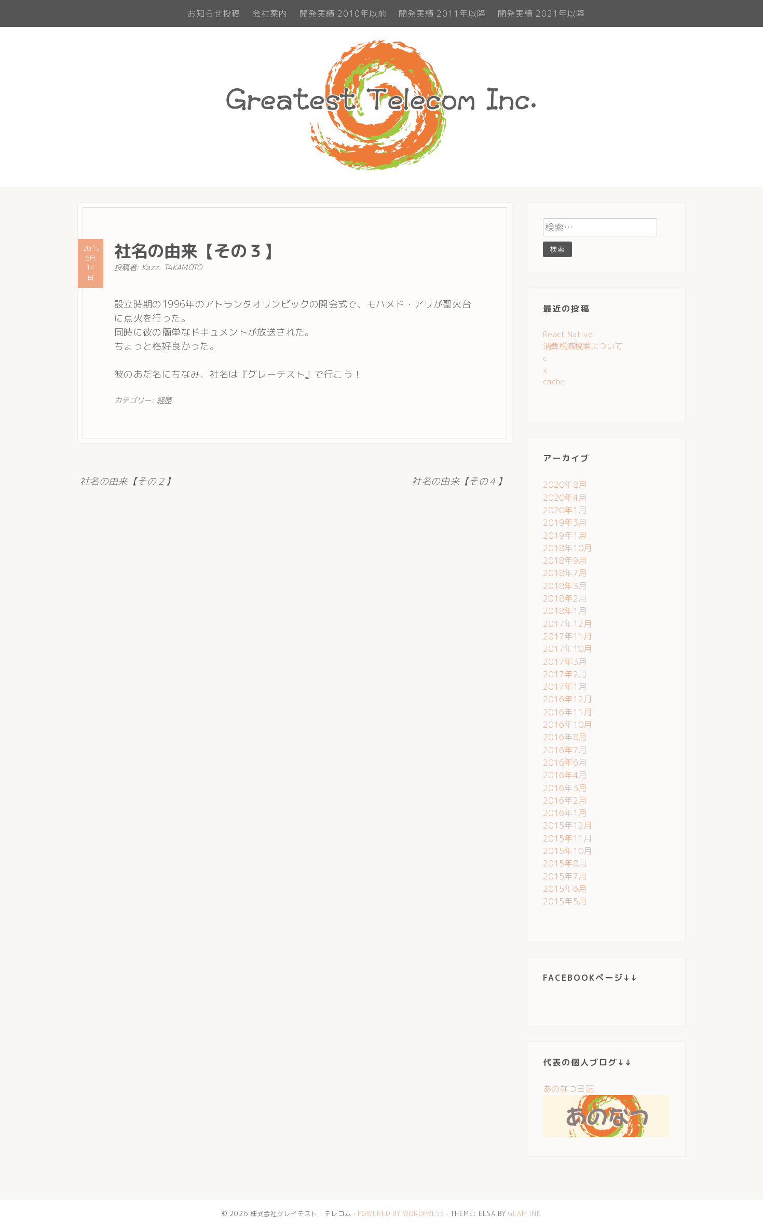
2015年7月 (565, 876)
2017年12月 (567, 624)
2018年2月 (565, 598)
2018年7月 (565, 573)
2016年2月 (565, 800)
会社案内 (270, 13)
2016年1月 (565, 813)
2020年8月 (565, 484)
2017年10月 (567, 649)
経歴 (164, 400)
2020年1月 (565, 510)
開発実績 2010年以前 (343, 13)
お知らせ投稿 (213, 13)
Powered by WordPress (401, 1213)
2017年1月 (565, 686)
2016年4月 (565, 775)
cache (554, 381)
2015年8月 (565, 863)
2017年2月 (565, 674)
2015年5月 (565, 901)
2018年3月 (565, 586)
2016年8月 (565, 737)
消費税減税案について (583, 346)
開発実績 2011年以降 (442, 13)
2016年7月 (565, 750)
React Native (568, 334)
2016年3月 (565, 788)
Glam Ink (524, 1213)
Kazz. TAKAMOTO (172, 267)
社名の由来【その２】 (127, 481)
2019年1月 (565, 535)
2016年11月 (567, 712)
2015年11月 (567, 838)
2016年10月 (567, 724)
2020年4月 (565, 497)
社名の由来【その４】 (459, 481)
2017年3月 (565, 662)
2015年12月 (567, 825)
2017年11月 (567, 636)
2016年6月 (565, 762)
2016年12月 (567, 699)
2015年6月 (565, 889)
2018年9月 (565, 560)
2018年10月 (567, 548)
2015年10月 (567, 851)
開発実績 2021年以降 (541, 13)
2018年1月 (565, 611)
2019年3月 (565, 522)
